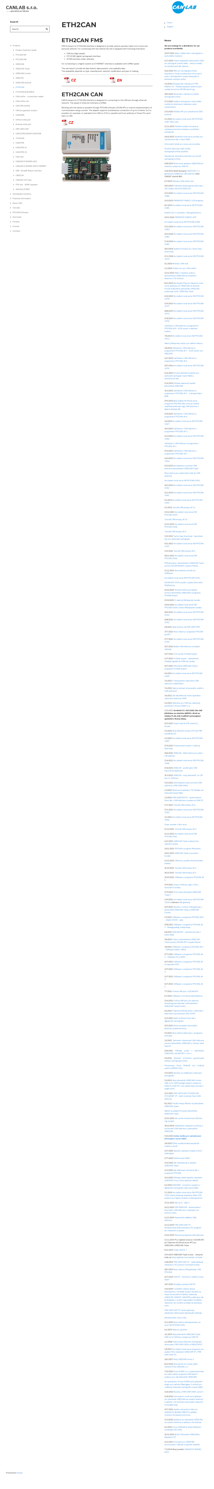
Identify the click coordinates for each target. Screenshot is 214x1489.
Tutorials (16, 208)
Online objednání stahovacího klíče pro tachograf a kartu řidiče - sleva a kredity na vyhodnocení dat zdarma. (184, 63)
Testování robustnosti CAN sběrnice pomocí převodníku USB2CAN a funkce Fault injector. (184, 1043)
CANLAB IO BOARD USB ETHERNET (31, 166)
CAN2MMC (20, 115)
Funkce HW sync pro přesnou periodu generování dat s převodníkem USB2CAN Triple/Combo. (181, 1003)
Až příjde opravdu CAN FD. (185, 1284)
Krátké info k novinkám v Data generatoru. (182, 212)
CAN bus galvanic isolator (26, 110)
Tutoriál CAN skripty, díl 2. (186, 868)
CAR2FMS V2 (21, 147)
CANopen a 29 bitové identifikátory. (187, 996)
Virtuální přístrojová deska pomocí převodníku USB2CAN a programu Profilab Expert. (182, 593)
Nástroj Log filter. (179, 1329)
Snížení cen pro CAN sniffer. (184, 268)
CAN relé (19, 157)
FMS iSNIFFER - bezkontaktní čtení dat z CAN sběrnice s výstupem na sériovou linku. (182, 1210)
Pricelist (16, 222)
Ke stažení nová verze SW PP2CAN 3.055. (182, 578)
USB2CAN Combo (23, 73)
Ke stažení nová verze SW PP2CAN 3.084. (182, 222)
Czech (169, 22)
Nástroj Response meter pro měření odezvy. (183, 343)
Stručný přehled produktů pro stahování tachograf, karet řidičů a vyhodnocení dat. (181, 376)
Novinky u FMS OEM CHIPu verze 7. (188, 1392)
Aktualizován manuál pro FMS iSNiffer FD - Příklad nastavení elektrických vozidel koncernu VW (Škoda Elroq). (183, 86)
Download (17, 217)
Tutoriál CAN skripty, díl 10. (176, 519)
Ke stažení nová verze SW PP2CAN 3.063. (182, 480)
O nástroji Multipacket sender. (187, 600)
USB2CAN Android (23, 82)
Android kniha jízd (23, 124)
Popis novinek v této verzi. (175, 824)
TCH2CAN (20, 138)
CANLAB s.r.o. (22, 7)
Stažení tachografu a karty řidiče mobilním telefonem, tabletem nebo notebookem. (182, 104)
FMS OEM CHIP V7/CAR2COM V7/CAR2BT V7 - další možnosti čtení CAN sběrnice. (182, 1096)
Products (16, 45)
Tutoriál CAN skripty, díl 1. (186, 872)
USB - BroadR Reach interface (29, 170)
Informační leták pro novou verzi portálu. (182, 144)
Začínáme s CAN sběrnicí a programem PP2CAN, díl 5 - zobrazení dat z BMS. (183, 393)
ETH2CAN (20, 87)
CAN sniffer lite (22, 101)
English (170, 26)
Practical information (22, 198)
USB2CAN (20, 64)
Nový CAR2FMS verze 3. (183, 1359)
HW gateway (184, 902)
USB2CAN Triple (23, 68)
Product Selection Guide (26, 50)
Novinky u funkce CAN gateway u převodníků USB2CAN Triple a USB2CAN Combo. (183, 910)
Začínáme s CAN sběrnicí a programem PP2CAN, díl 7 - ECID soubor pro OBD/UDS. (183, 351)
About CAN (17, 203)
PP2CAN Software (20, 212)
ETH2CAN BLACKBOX (25, 92)
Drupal (19, 1473)
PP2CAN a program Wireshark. (188, 848)
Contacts (16, 231)
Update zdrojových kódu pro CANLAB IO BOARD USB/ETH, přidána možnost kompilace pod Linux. (181, 1412)
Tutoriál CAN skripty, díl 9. (175, 531)
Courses (16, 226)
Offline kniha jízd (23, 120)
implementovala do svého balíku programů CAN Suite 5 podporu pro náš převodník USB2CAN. (184, 1374)
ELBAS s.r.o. (184, 1371)
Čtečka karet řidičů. (182, 1158)
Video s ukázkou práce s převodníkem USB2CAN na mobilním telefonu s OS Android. (180, 276)
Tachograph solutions (22, 194)
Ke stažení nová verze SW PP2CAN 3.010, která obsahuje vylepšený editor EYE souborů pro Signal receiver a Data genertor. (183, 1195)
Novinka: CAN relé (180, 263)
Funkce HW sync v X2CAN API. (185, 991)
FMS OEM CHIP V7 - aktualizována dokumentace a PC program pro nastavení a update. (182, 1228)
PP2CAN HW (21, 59)
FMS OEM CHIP (22, 129)
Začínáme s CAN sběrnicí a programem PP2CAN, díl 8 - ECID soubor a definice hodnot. (181, 328)
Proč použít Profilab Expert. (186, 654)
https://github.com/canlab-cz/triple (187, 1257)
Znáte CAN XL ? (180, 1250)
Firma (176, 1371)
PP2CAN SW (21, 55)
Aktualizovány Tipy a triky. (175, 1317)
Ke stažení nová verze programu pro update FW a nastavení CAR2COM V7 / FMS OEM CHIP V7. (184, 1352)
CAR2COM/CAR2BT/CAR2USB (28, 133)
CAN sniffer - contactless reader (30, 96)
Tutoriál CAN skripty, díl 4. (185, 805)
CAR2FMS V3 (21, 152)
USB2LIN (19, 78)
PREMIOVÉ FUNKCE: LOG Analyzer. (189, 200)
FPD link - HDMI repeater (27, 184)
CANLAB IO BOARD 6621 (26, 161)
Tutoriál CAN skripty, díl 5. (185, 551)
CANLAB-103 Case (23, 180)
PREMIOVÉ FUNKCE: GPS (185, 217)
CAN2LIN (20, 175)
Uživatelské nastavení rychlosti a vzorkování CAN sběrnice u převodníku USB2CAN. (183, 1128)
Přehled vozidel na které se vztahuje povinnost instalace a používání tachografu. (181, 129)
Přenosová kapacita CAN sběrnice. (189, 1235)
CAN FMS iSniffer (23, 106)
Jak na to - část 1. (182, 1203)
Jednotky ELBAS (23, 189)
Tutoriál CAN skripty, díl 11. (184, 507)
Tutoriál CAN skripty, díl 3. (186, 829)
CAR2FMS (20, 143)
